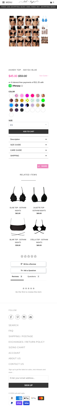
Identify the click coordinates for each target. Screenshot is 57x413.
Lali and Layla (19, 393)
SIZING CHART (17, 347)
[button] (11, 96)
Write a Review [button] (29, 264)
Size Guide (43, 76)
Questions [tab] (32, 276)
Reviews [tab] (15, 276)
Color (12, 92)
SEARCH (14, 325)
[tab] (28, 139)
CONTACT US (16, 364)
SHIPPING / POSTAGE (21, 336)
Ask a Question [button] (30, 270)
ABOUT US (15, 358)
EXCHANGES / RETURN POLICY (27, 342)
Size (11, 121)
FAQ (11, 331)
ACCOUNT (14, 353)
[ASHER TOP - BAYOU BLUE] (24, 31)
